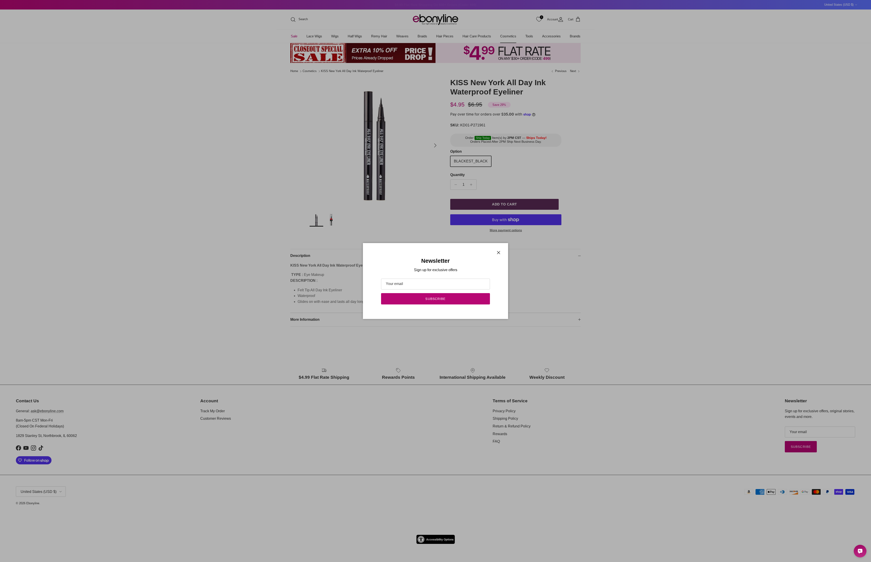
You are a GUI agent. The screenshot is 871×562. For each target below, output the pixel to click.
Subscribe (435, 299)
